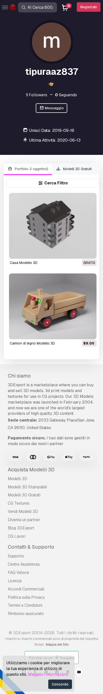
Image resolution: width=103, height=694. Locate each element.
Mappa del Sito (57, 644)
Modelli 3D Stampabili (27, 487)
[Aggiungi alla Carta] (79, 332)
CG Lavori (17, 536)
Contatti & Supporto (31, 547)
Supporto (16, 556)
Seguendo (66, 95)
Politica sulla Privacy (26, 597)
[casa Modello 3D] (53, 226)
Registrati (88, 7)
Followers (36, 95)
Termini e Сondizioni (25, 605)
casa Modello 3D (24, 262)
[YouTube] (79, 673)
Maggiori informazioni (48, 674)
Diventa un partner (24, 519)
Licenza (15, 580)
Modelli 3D (17, 478)
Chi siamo (19, 376)
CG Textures (19, 503)
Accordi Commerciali (26, 589)
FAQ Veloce (18, 572)
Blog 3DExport (21, 528)
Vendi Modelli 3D (23, 511)
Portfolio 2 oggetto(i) (31, 169)
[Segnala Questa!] (89, 251)
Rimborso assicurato (26, 613)
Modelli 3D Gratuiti (77, 169)
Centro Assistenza (24, 564)
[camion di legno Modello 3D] (53, 306)
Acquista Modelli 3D (31, 469)
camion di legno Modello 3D (32, 343)
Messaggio (54, 108)
